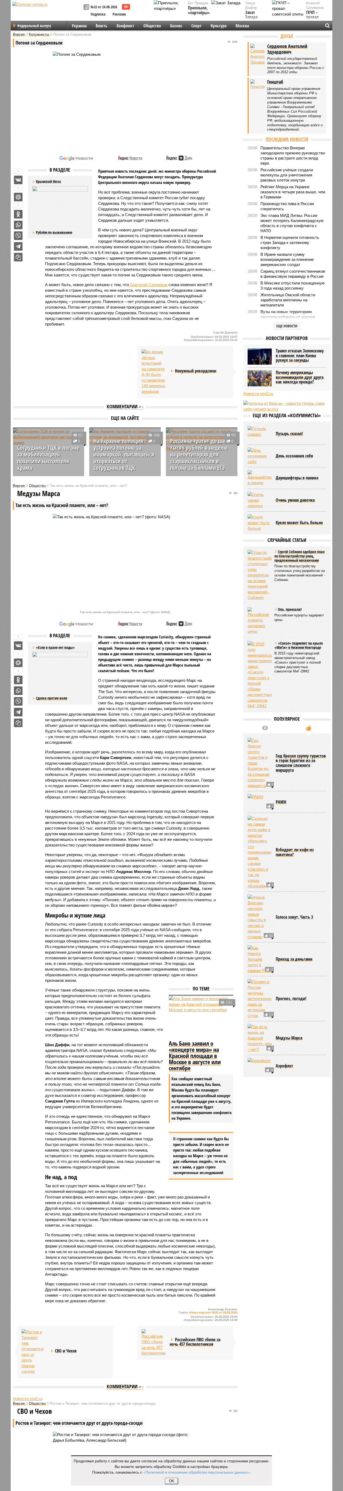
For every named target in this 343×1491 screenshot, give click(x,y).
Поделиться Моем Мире (18, 197)
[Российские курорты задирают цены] (260, 620)
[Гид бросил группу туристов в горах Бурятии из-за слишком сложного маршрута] (260, 763)
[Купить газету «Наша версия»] (87, 7)
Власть (101, 26)
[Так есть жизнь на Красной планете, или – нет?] (260, 1038)
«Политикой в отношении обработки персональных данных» (196, 1472)
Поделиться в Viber (18, 235)
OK (171, 1481)
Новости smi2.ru (28, 1398)
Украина (79, 26)
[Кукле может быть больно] (260, 522)
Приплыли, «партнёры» (199, 10)
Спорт (196, 26)
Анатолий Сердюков (148, 284)
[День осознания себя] (260, 455)
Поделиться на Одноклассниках (18, 214)
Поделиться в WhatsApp (18, 225)
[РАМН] (260, 802)
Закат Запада (251, 15)
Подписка (98, 14)
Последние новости (287, 139)
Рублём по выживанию (54, 232)
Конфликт (125, 26)
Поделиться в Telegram (18, 246)
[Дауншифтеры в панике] (260, 478)
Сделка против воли (51, 698)
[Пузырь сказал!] (260, 434)
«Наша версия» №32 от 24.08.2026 (213, 1312)
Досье (287, 36)
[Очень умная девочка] (260, 500)
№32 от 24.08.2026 (104, 6)
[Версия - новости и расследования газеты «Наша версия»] (47, 13)
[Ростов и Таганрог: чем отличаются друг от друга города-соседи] (33, 1351)
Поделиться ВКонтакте (18, 180)
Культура (218, 26)
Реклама (119, 14)
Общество (152, 26)
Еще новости (286, 325)
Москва (242, 26)
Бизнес (176, 26)
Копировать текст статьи (18, 257)
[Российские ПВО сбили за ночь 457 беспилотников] (153, 1342)
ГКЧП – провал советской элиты (315, 19)
